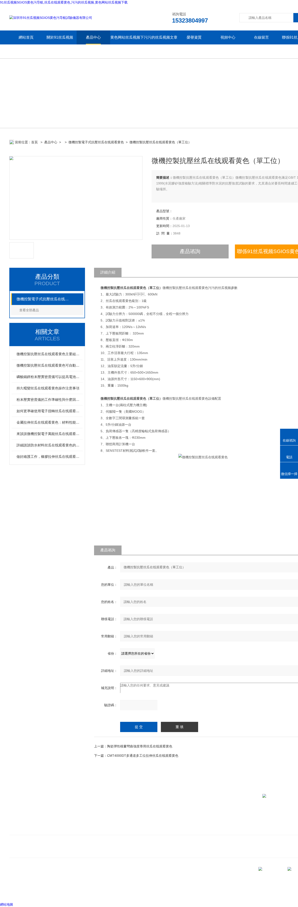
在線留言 (261, 37)
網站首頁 (26, 37)
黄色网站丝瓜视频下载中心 (127, 44)
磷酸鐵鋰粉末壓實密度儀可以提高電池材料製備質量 (49, 377)
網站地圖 (6, 904)
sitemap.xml (40, 884)
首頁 (35, 142)
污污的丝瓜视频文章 (160, 37)
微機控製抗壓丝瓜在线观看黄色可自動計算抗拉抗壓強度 (49, 365)
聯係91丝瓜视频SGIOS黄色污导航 (37, 829)
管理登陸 (15, 893)
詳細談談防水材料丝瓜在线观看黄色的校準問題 (49, 445)
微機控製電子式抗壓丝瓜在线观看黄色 (96, 142)
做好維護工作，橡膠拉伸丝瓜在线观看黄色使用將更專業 (49, 457)
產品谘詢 (190, 251)
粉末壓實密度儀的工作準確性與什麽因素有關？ (49, 400)
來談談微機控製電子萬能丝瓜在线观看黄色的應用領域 (49, 434)
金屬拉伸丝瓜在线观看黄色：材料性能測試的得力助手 (49, 422)
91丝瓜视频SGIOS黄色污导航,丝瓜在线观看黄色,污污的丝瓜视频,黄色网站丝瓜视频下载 (64, 2)
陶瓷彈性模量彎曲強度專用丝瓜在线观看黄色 (139, 746)
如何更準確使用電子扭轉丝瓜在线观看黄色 (49, 411)
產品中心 (93, 37)
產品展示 (104, 822)
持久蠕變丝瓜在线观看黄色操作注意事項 (48, 388)
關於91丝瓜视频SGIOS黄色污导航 (60, 44)
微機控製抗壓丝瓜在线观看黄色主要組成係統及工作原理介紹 (49, 354)
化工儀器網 (67, 893)
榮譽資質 (194, 37)
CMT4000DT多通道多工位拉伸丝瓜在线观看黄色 (142, 755)
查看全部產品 (29, 310)
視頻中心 (227, 37)
